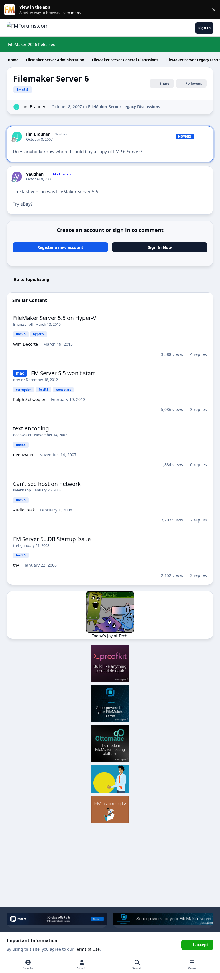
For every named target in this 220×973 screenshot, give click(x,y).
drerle (18, 379)
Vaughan (35, 174)
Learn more (11, 10)
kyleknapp (22, 490)
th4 (16, 545)
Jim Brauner (34, 106)
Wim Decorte (25, 344)
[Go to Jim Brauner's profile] (16, 107)
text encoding (31, 428)
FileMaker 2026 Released (32, 44)
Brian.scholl (23, 324)
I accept (200, 944)
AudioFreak (24, 510)
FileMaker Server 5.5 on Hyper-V (54, 318)
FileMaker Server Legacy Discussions (124, 106)
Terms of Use (87, 949)
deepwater (22, 434)
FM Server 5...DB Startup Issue (52, 539)
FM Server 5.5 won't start (63, 373)
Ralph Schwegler (29, 399)
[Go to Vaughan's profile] (17, 177)
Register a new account (60, 247)
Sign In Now (160, 247)
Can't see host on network (47, 484)
